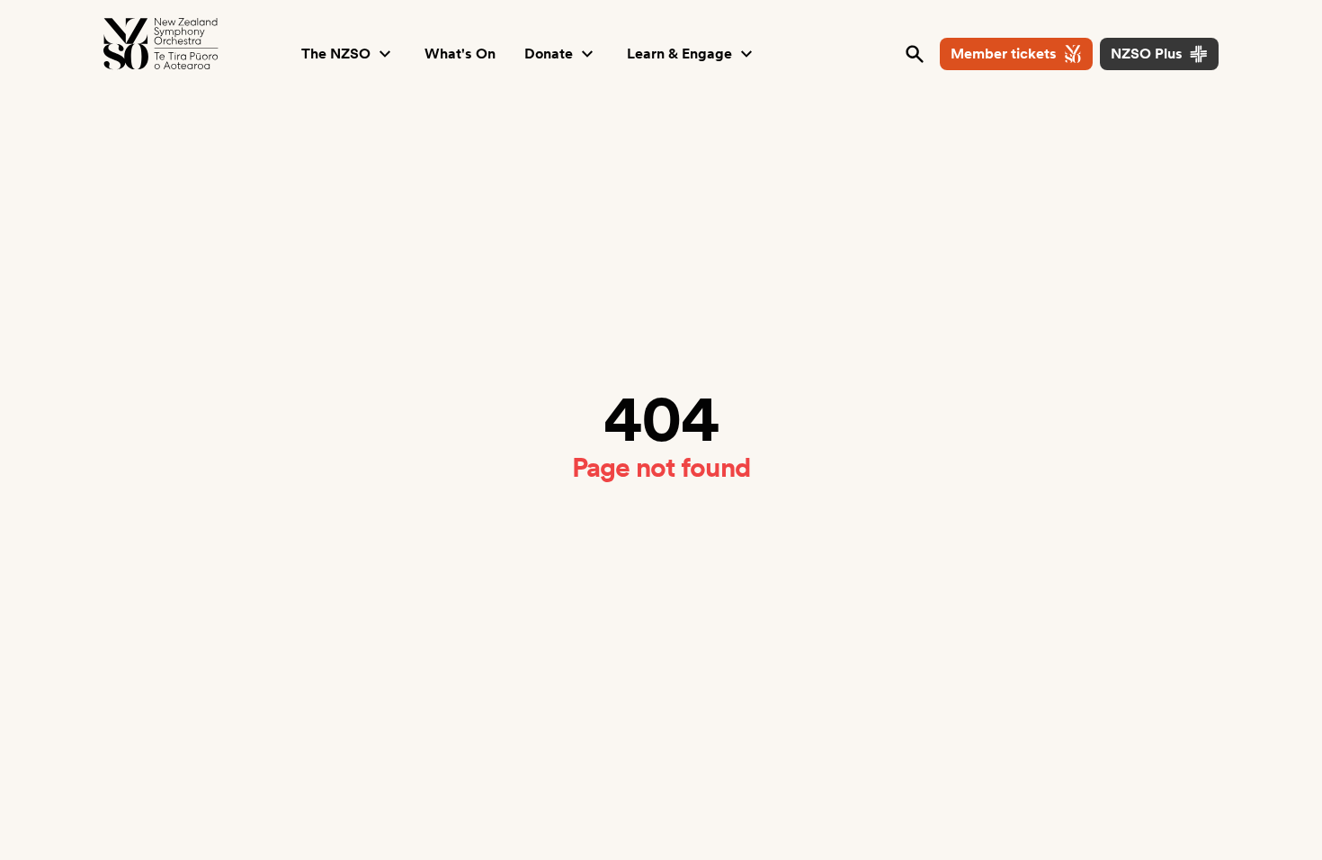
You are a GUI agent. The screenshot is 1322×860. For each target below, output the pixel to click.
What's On (460, 53)
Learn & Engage (679, 53)
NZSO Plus (1147, 53)
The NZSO (336, 53)
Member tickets (1004, 53)
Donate (548, 53)
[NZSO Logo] (161, 44)
